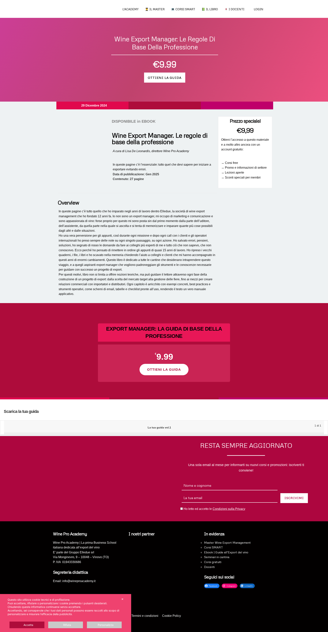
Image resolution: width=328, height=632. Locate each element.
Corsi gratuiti (212, 562)
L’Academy (130, 9)
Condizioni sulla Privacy (229, 508)
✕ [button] (122, 599)
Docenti (209, 567)
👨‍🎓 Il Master (155, 9)
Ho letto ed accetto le (214, 508)
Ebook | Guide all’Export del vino (226, 552)
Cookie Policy (171, 615)
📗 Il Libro (210, 9)
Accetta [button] (28, 624)
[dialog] (65, 613)
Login (258, 9)
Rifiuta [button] (67, 624)
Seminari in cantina (216, 557)
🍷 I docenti (234, 9)
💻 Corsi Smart (183, 9)
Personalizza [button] (106, 624)
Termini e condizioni (144, 615)
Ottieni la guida (164, 78)
